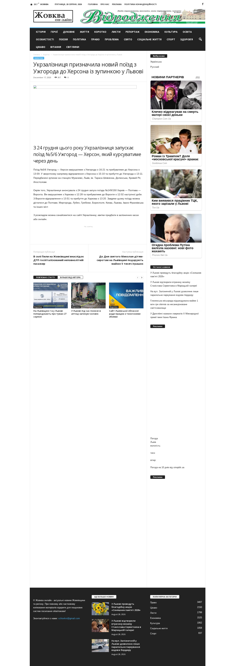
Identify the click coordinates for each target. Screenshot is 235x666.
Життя (84, 31)
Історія (41, 31)
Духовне (69, 31)
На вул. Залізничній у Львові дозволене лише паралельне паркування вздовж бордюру (174, 293)
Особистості (45, 39)
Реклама (117, 4)
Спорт (171, 39)
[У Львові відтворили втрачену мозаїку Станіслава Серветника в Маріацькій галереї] (100, 625)
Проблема (112, 39)
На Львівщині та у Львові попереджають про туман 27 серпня (49, 313)
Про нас (104, 4)
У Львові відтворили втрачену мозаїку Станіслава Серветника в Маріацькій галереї (173, 284)
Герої (54, 31)
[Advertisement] (88, 235)
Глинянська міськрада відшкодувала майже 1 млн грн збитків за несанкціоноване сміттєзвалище (174, 304)
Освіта (187, 31)
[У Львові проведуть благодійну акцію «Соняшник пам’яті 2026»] (100, 608)
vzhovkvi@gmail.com (69, 618)
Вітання (55, 47)
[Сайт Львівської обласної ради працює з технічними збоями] (126, 295)
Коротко (100, 31)
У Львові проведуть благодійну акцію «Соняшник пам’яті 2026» (175, 275)
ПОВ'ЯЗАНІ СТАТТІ (45, 277)
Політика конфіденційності (140, 4)
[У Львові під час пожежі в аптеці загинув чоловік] (88, 295)
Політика (79, 39)
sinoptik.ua (178, 467)
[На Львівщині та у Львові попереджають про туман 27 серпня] (50, 295)
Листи (115, 31)
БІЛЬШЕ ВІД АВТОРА (70, 277)
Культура (171, 31)
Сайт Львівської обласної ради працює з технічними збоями (125, 313)
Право (95, 39)
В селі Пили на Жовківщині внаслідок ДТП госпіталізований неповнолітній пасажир (58, 260)
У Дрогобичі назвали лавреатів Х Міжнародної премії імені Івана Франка (174, 315)
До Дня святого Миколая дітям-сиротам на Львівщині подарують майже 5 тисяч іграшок (120, 260)
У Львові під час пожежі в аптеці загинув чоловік (86, 312)
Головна (93, 4)
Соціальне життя (149, 39)
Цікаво (40, 47)
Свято (128, 39)
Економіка (152, 31)
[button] (200, 39)
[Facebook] (203, 4)
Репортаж (133, 31)
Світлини (72, 47)
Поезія (63, 39)
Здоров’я (186, 39)
